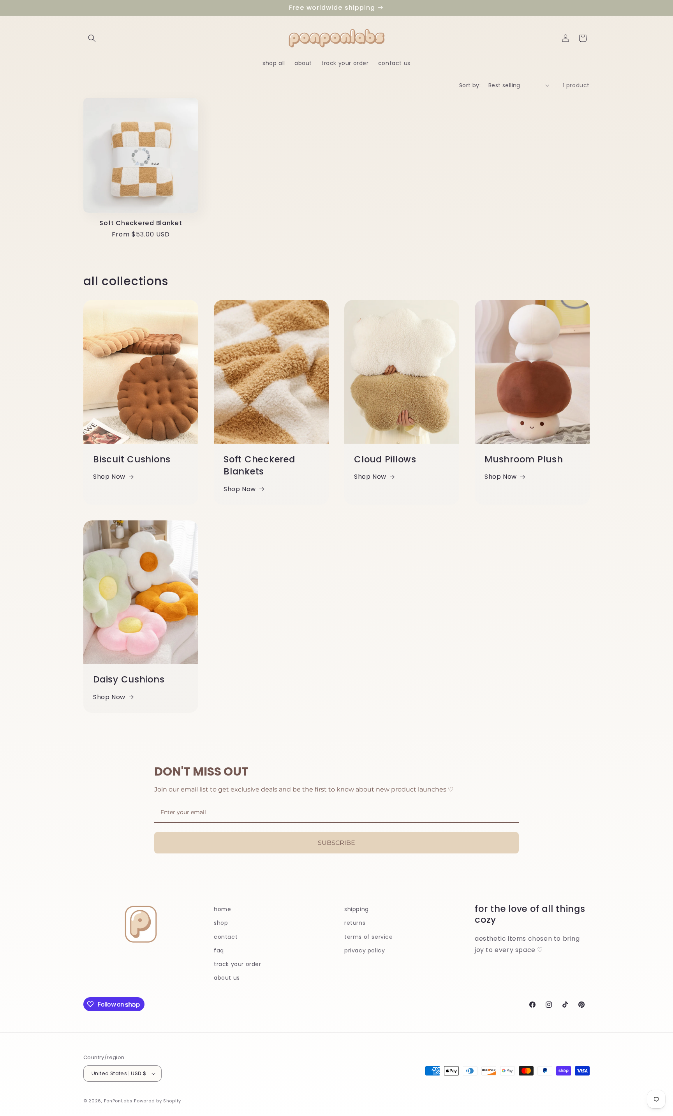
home (222, 909)
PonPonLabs (118, 1101)
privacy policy (364, 950)
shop (221, 923)
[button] (91, 38)
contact (226, 937)
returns (354, 923)
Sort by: (470, 85)
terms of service (368, 937)
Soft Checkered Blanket (140, 223)
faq (219, 950)
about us (227, 978)
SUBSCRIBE (336, 842)
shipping (356, 909)
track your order (237, 964)
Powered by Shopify (157, 1101)
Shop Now (109, 476)
